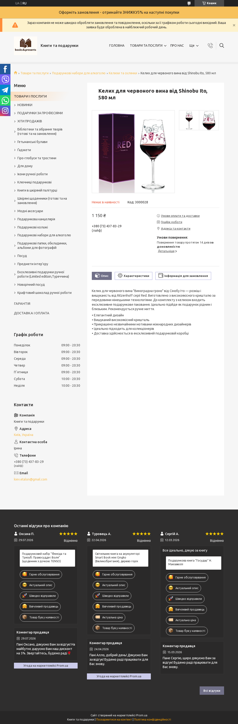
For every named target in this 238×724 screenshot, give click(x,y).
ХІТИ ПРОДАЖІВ (29, 121)
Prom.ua (141, 715)
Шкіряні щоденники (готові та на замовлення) (42, 201)
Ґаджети (24, 150)
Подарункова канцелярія (36, 219)
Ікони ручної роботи (32, 174)
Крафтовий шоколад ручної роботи (44, 293)
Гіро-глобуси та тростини (36, 158)
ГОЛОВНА (116, 45)
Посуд (22, 256)
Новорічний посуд (31, 284)
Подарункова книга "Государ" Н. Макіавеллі (190, 562)
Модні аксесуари (30, 211)
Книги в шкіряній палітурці (37, 190)
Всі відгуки (211, 690)
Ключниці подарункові (34, 182)
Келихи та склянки (123, 73)
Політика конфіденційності (152, 719)
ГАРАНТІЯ (22, 303)
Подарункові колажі (32, 227)
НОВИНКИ (24, 105)
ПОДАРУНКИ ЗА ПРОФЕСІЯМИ (40, 113)
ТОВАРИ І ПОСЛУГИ (30, 96)
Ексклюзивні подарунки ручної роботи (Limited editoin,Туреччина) (43, 274)
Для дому (25, 166)
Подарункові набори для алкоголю (79, 73)
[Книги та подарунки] (25, 45)
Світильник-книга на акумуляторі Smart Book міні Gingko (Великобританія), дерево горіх (117, 557)
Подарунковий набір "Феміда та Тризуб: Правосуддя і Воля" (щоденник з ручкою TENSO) (44, 557)
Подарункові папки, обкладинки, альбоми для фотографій (42, 245)
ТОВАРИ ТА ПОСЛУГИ (146, 45)
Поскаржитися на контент (114, 719)
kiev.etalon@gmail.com (30, 479)
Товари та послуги (34, 73)
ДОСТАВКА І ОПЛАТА (31, 313)
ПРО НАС (177, 45)
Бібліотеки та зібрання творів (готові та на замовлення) (40, 131)
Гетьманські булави (32, 142)
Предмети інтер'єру (32, 264)
